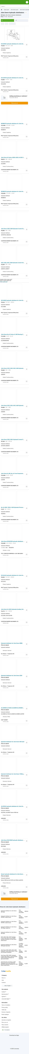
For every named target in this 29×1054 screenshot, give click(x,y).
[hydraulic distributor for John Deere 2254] (14, 666)
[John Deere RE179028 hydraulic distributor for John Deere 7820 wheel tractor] (14, 831)
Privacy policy (5, 1007)
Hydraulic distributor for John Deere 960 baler (8, 911)
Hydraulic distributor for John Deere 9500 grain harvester (8, 945)
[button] (27, 2)
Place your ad (14, 103)
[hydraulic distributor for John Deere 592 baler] (14, 732)
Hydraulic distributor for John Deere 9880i (11, 643)
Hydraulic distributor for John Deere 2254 (11, 675)
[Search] (27, 6)
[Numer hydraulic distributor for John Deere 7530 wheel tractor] (14, 864)
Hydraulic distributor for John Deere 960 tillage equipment (8, 927)
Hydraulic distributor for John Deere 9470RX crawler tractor (8, 917)
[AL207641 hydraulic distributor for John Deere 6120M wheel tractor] (14, 797)
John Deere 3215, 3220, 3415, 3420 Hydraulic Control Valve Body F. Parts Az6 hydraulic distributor (9, 951)
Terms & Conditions (6, 1005)
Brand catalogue (5, 1014)
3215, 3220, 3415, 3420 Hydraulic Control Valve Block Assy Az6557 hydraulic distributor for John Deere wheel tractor (8, 938)
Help (3, 980)
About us (4, 977)
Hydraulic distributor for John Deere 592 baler (12, 741)
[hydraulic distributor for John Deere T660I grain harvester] (14, 764)
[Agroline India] (9, 2)
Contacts (4, 982)
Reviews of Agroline (6, 1012)
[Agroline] (1, 10)
